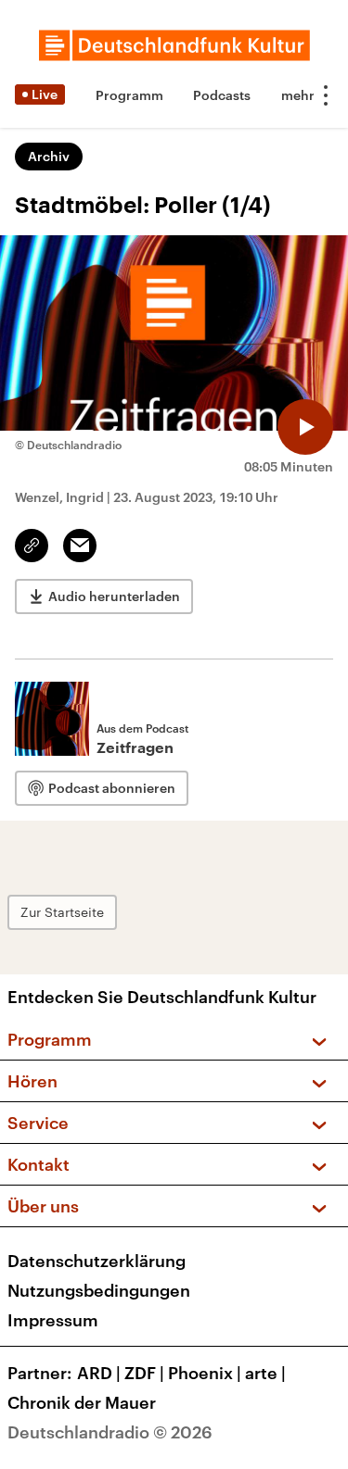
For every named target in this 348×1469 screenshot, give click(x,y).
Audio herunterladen (114, 596)
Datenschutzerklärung (96, 1260)
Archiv (49, 156)
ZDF (144, 1372)
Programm (129, 95)
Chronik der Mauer (81, 1402)
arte (265, 1372)
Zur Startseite (62, 912)
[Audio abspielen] (305, 427)
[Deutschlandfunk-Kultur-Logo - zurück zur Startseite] (174, 45)
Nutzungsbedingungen (98, 1290)
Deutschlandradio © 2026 (110, 1432)
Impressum (52, 1320)
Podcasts (222, 95)
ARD (99, 1372)
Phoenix (204, 1372)
